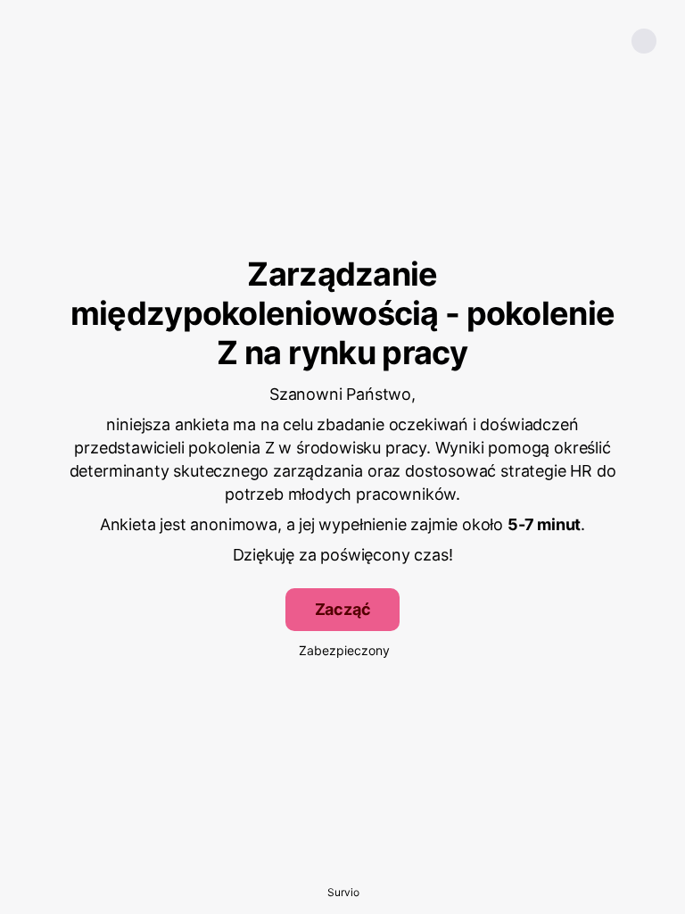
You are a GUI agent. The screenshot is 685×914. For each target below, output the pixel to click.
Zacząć (343, 609)
